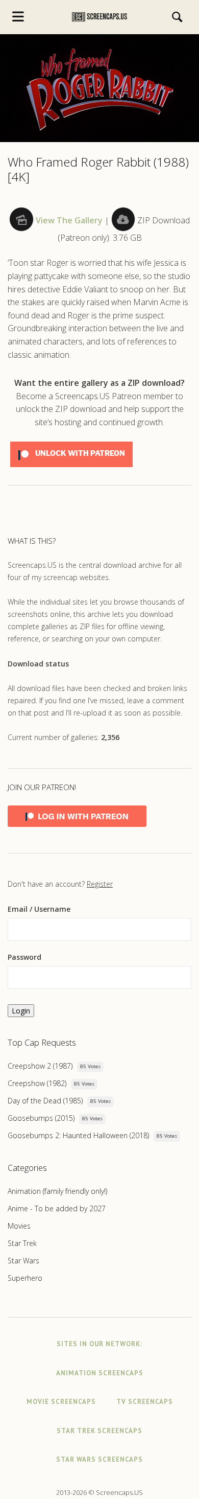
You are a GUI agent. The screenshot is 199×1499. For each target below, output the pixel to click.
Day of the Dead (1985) (45, 1100)
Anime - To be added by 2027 (57, 1208)
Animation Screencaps (99, 1373)
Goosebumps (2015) (41, 1118)
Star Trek (22, 1243)
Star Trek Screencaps (99, 1430)
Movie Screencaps (61, 1401)
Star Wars (23, 1260)
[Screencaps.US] (99, 17)
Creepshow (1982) (37, 1083)
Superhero (25, 1278)
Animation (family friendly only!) (57, 1191)
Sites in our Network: (99, 1344)
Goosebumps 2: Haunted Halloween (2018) (78, 1135)
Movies (19, 1226)
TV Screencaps (144, 1401)
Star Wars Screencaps (99, 1459)
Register (100, 884)
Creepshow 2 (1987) (40, 1066)
